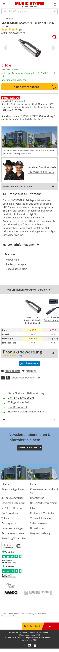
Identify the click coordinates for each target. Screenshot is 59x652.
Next (53, 48)
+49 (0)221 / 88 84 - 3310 (41, 171)
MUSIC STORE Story (11, 508)
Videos (5, 518)
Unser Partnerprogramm (43, 503)
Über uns (6, 484)
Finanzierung (37, 497)
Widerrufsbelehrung (27, 635)
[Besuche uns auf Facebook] (24, 645)
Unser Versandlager (12, 528)
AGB (38, 635)
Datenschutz (44, 632)
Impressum (33, 632)
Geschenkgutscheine (12, 533)
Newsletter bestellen (28, 447)
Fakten (33, 484)
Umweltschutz (38, 528)
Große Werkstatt (10, 513)
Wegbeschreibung (40, 533)
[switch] (18, 546)
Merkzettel (31, 370)
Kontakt (25, 632)
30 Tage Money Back (12, 497)
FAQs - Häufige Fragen (13, 489)
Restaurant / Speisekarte (43, 513)
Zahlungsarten (9, 523)
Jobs (32, 508)
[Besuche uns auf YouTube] (35, 645)
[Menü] (21, 543)
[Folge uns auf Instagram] (30, 645)
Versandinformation (41, 518)
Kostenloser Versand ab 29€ (44, 491)
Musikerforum (15, 632)
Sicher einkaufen (39, 523)
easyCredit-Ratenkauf (12, 503)
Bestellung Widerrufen (13, 538)
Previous (5, 48)
